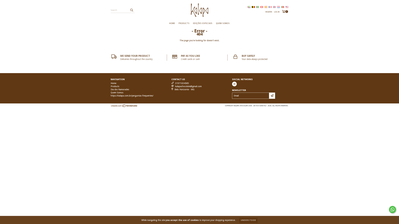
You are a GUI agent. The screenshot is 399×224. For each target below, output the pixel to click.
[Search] (131, 10)
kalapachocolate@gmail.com (188, 86)
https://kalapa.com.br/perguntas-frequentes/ (132, 95)
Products (184, 23)
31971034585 (182, 83)
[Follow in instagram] (234, 84)
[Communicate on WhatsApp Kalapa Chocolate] (392, 209)
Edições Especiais (202, 23)
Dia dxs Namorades (120, 89)
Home (172, 23)
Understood (248, 220)
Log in (276, 12)
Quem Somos (223, 23)
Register (268, 12)
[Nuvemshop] (124, 106)
